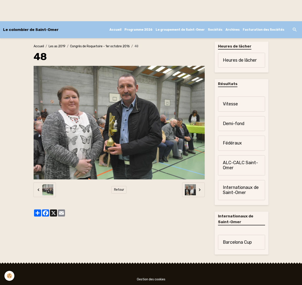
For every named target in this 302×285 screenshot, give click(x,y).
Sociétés (215, 30)
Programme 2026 (138, 30)
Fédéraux (232, 143)
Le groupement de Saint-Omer (180, 30)
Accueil (115, 30)
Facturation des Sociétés (263, 30)
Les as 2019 (57, 46)
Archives (233, 30)
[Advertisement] (80, 10)
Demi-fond (233, 123)
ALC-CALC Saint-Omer (240, 165)
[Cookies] (9, 276)
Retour (119, 190)
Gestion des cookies (151, 279)
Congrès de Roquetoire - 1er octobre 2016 (100, 46)
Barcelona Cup (237, 242)
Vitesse (230, 103)
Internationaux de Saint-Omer (241, 190)
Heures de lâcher (240, 60)
